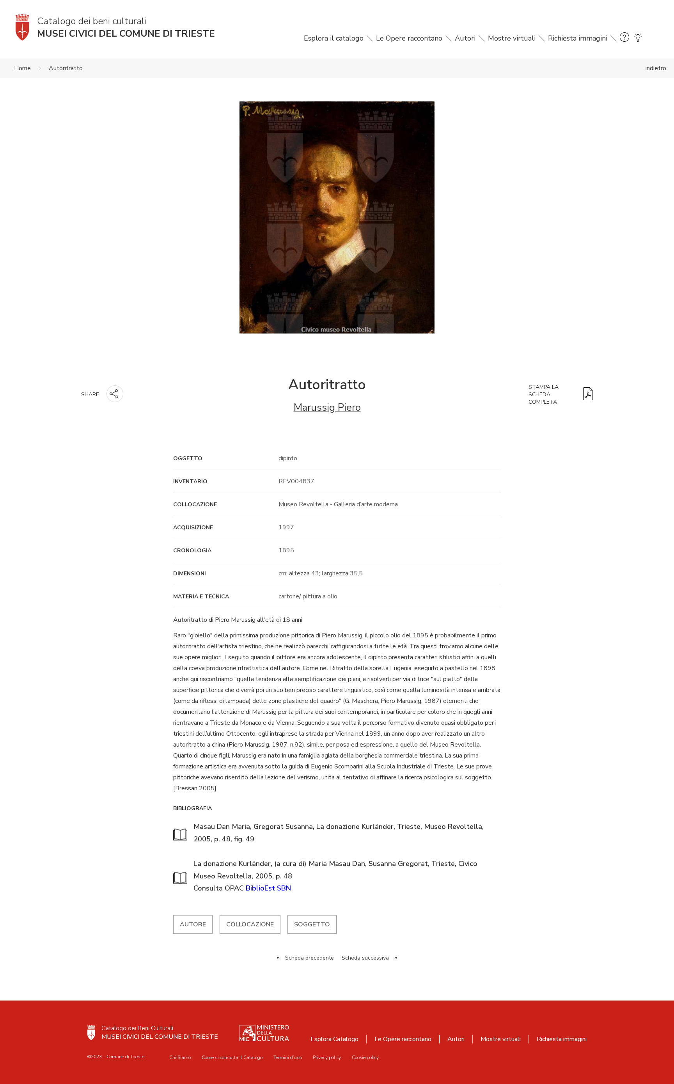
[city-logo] (91, 1032)
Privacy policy (327, 1057)
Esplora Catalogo (334, 1039)
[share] (115, 394)
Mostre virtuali (512, 38)
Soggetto (312, 924)
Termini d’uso (287, 1057)
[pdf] (588, 394)
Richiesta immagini (577, 38)
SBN (284, 888)
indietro (656, 68)
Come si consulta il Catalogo (232, 1057)
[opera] (337, 220)
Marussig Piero (327, 407)
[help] (624, 38)
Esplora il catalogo (334, 38)
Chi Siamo (180, 1057)
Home (22, 68)
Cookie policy (365, 1057)
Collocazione (250, 924)
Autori (465, 38)
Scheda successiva (365, 958)
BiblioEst (260, 888)
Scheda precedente (309, 958)
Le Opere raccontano (409, 38)
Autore (193, 924)
